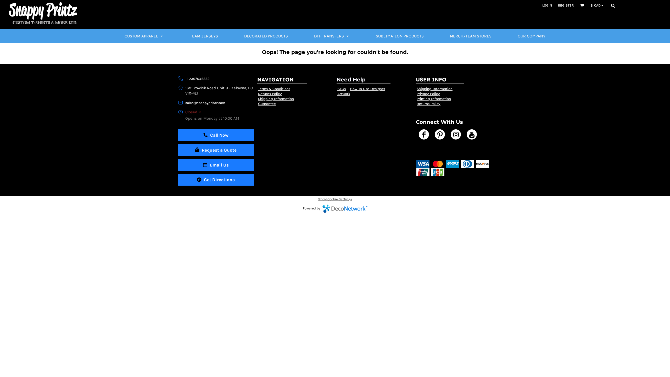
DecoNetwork (344, 208)
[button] (582, 5)
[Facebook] (424, 134)
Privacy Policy (428, 94)
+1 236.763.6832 (197, 79)
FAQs (341, 89)
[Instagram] (456, 134)
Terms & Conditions (274, 89)
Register (566, 5)
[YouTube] (472, 134)
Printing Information (434, 99)
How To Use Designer (367, 89)
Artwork (343, 94)
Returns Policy (270, 94)
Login (547, 5)
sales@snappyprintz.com (205, 103)
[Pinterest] (440, 134)
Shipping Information (276, 99)
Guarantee (267, 104)
